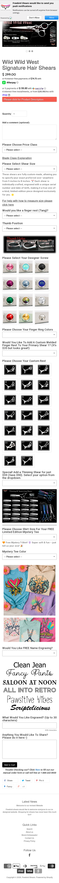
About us (29, 832)
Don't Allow (34, 17)
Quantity (6, 113)
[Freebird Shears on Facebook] (29, 855)
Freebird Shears (28, 877)
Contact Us (29, 838)
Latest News (29, 801)
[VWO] (13, 18)
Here (37, 769)
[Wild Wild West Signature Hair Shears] (27, 51)
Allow (51, 17)
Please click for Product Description (23, 99)
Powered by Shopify (44, 877)
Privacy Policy (29, 841)
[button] (29, 88)
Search (30, 829)
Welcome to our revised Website (29, 805)
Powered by (5, 18)
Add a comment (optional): (16, 122)
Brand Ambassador (30, 835)
